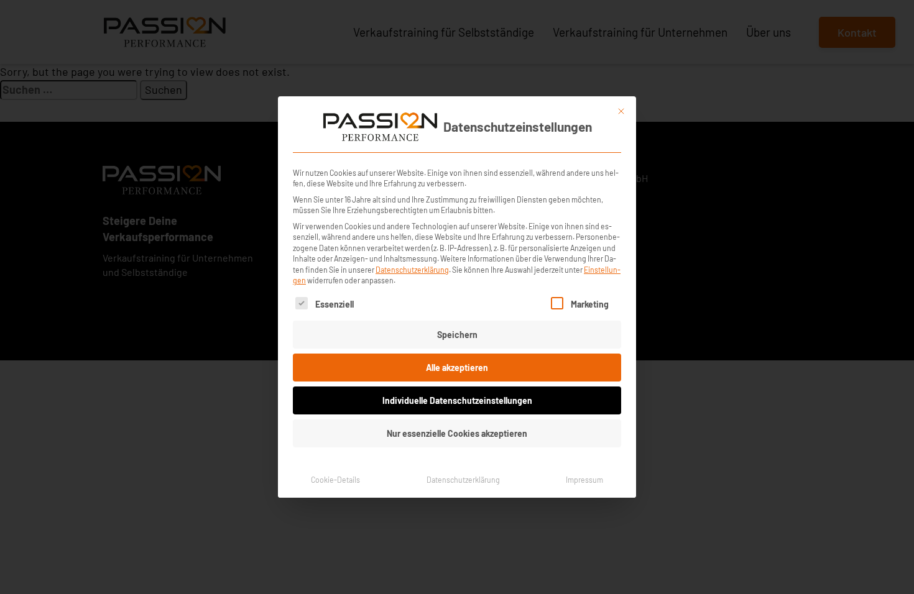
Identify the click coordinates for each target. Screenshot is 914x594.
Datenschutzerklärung (412, 269)
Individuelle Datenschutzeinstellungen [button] (457, 400)
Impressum (584, 479)
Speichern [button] (457, 334)
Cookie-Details (335, 479)
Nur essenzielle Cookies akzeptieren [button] (457, 433)
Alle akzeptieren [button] (457, 367)
